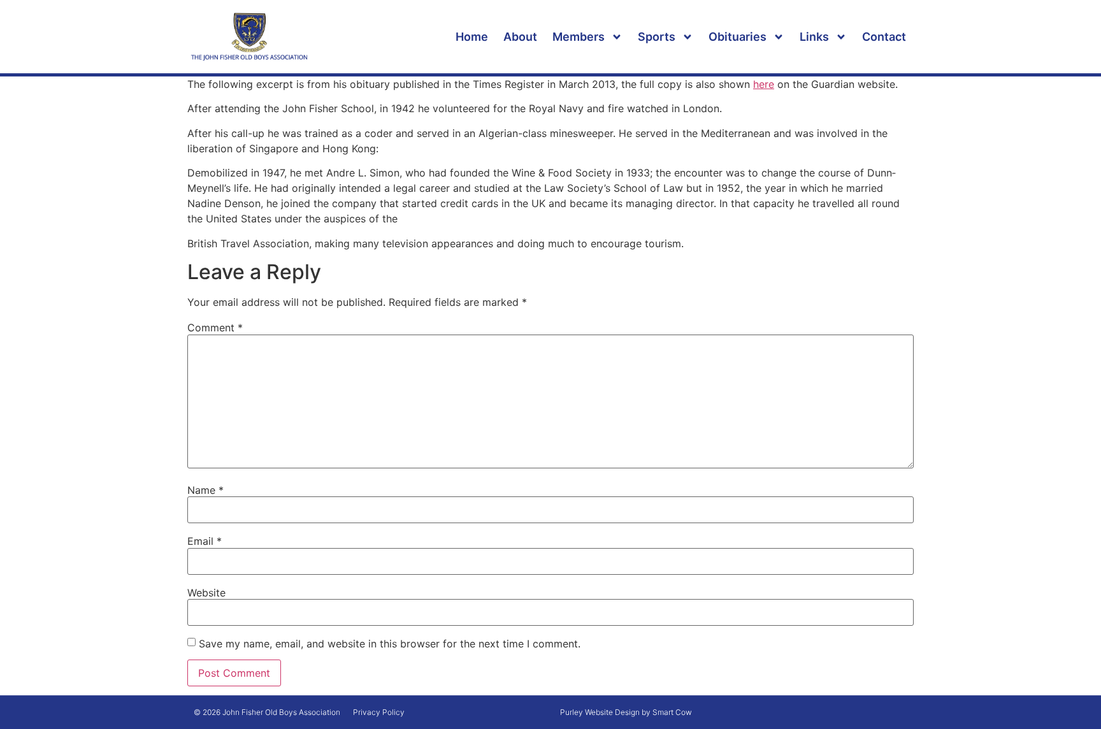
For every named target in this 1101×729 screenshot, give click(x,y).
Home (472, 36)
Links (814, 36)
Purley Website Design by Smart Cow (626, 712)
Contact (884, 36)
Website (206, 593)
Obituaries (737, 36)
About (520, 36)
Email (204, 541)
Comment (215, 327)
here (763, 84)
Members (578, 36)
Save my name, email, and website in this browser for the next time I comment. (389, 644)
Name (205, 490)
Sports (656, 36)
